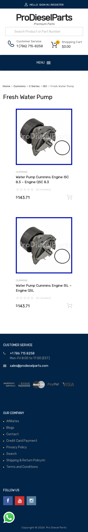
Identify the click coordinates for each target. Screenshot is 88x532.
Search (11, 454)
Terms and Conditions (22, 467)
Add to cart (69, 197)
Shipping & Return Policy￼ (25, 460)
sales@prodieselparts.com (29, 366)
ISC (45, 86)
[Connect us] (8, 500)
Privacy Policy (16, 447)
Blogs (10, 428)
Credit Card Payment (21, 441)
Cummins (19, 86)
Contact (12, 434)
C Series (34, 86)
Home (6, 86)
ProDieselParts (44, 17)
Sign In (44, 4)
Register (57, 4)
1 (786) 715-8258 (27, 46)
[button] (41, 63)
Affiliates (12, 421)
